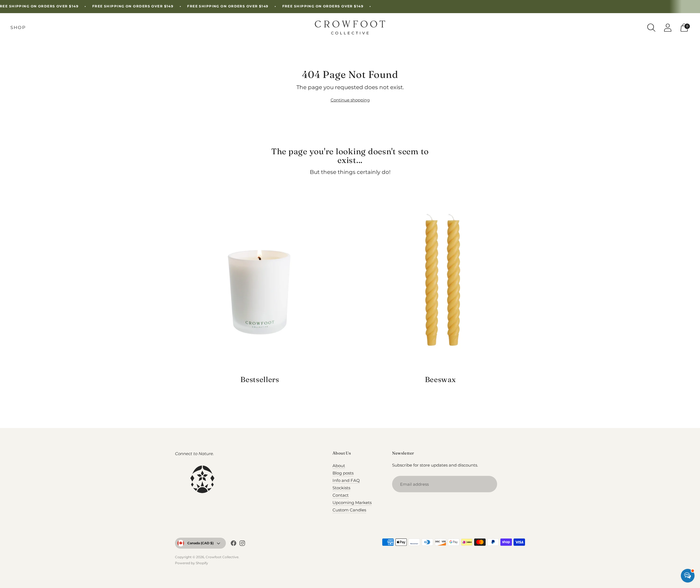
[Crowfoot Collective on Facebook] (233, 544)
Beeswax (440, 379)
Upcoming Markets (352, 502)
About (338, 465)
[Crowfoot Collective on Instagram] (242, 544)
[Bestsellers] (260, 283)
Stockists (341, 487)
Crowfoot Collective (222, 557)
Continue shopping (350, 100)
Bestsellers (259, 379)
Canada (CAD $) (200, 543)
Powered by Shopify (191, 563)
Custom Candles (349, 510)
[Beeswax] (440, 283)
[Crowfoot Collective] (350, 27)
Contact (340, 495)
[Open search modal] (651, 27)
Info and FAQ (346, 480)
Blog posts (343, 473)
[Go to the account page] (667, 27)
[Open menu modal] (18, 27)
